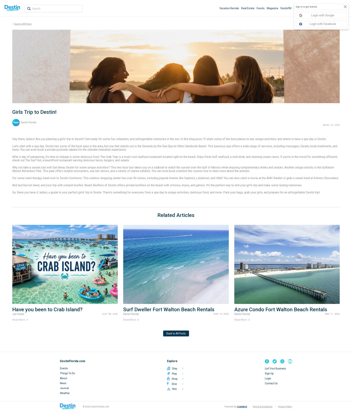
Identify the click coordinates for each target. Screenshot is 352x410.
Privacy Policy (285, 406)
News (63, 383)
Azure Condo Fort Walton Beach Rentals (280, 309)
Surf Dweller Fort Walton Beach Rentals (168, 309)
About (63, 378)
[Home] (12, 8)
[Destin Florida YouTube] (290, 361)
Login (268, 378)
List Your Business (275, 368)
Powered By (236, 406)
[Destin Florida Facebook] (267, 361)
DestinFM (285, 8)
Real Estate (247, 8)
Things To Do (67, 373)
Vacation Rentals (229, 8)
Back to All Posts (176, 333)
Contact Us (271, 383)
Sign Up (269, 373)
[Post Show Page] (65, 264)
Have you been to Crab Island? (47, 309)
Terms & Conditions (262, 406)
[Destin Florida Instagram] (282, 361)
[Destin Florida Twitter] (275, 361)
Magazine (272, 8)
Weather (65, 393)
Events (261, 8)
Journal (64, 388)
